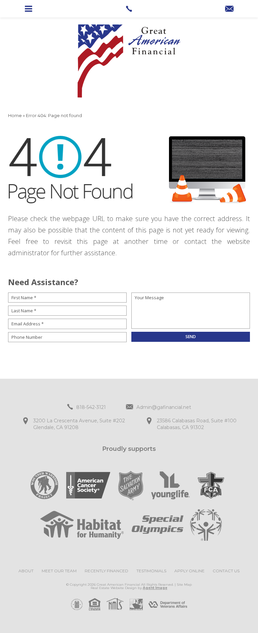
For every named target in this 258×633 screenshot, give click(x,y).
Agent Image (155, 588)
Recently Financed (106, 570)
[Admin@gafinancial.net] (229, 9)
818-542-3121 (91, 407)
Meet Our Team (59, 570)
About (26, 570)
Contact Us (226, 570)
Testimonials (151, 570)
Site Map (184, 584)
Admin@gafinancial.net (163, 407)
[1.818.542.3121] (129, 8)
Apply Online (189, 570)
